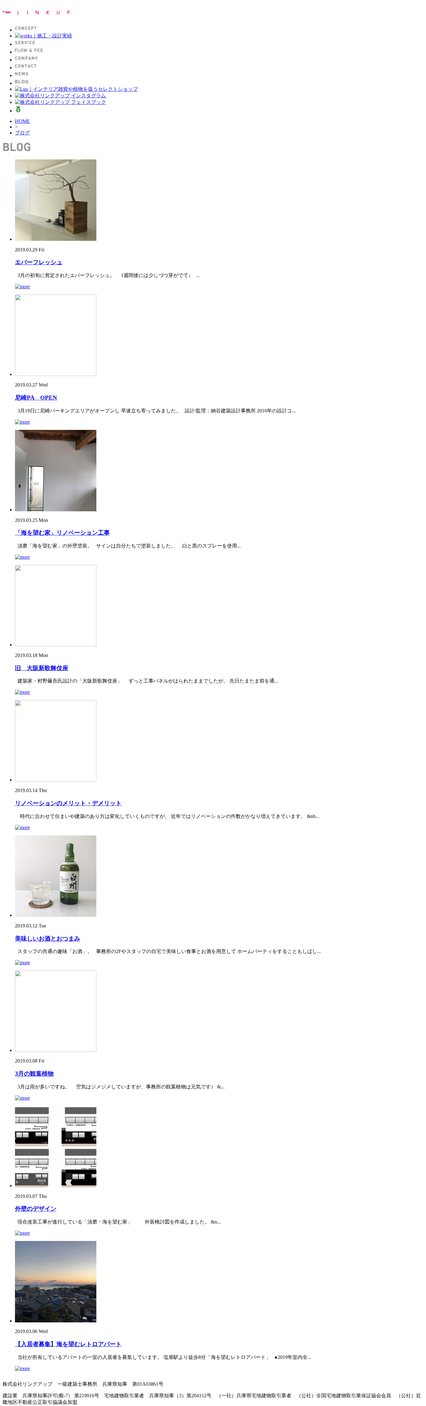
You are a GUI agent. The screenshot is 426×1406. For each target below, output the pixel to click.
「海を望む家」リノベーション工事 (62, 532)
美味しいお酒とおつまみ (47, 938)
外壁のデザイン (35, 1208)
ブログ (22, 132)
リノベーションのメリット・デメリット (68, 803)
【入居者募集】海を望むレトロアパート (68, 1344)
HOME (22, 121)
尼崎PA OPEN (36, 397)
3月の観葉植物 (34, 1073)
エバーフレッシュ (38, 262)
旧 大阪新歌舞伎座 (41, 668)
